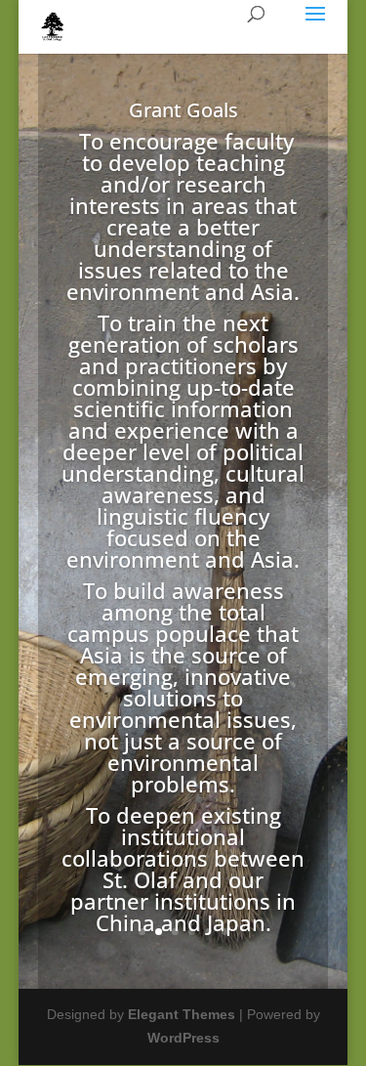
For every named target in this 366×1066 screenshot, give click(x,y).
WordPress (183, 1037)
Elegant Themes (181, 1014)
